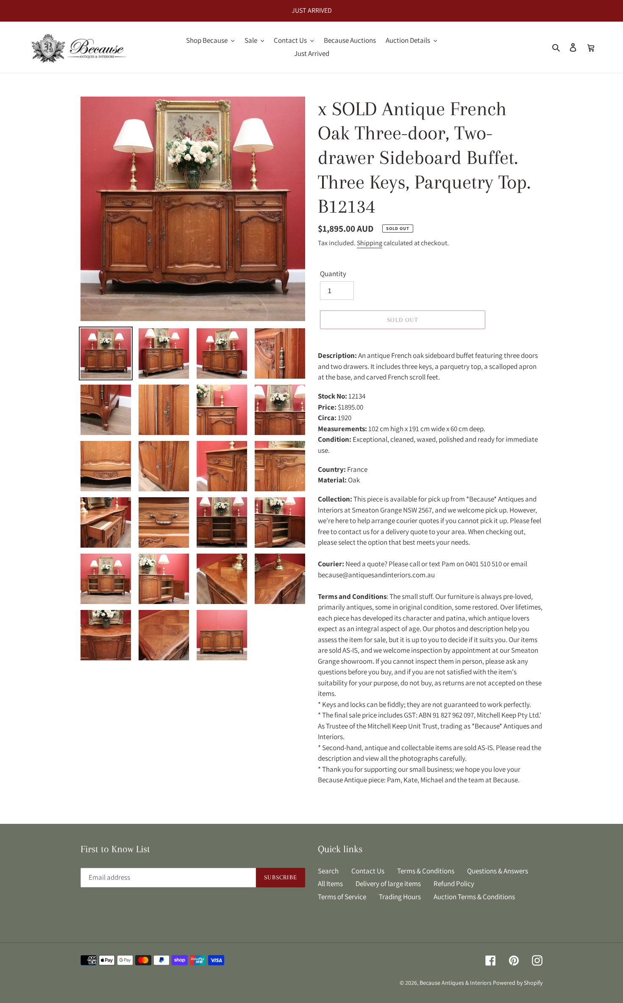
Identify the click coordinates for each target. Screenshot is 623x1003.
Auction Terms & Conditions (474, 896)
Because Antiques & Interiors (456, 982)
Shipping (369, 242)
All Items (330, 883)
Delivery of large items (388, 883)
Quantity (333, 273)
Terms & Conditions (425, 871)
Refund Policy (454, 883)
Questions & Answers (497, 871)
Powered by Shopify (517, 982)
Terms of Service (342, 896)
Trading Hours (400, 896)
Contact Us (367, 871)
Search (328, 871)
